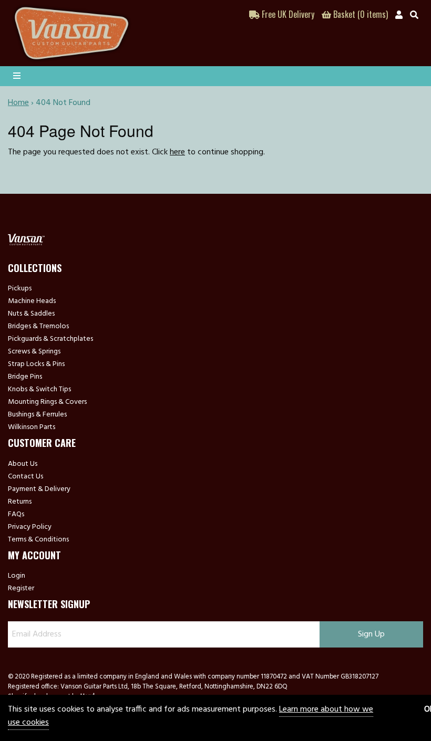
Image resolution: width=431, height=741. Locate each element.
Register (21, 588)
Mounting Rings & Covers (47, 402)
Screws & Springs (34, 352)
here (177, 152)
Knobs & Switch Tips (39, 389)
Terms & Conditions (38, 540)
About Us (22, 464)
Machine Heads (32, 301)
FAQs (16, 514)
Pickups (20, 289)
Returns (20, 502)
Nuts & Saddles (31, 314)
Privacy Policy (30, 527)
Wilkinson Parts (31, 427)
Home (18, 103)
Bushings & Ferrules (37, 415)
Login (16, 576)
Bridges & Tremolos (38, 326)
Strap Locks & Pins (36, 364)
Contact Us (25, 477)
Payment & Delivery (39, 489)
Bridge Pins (25, 377)
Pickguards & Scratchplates (50, 339)
